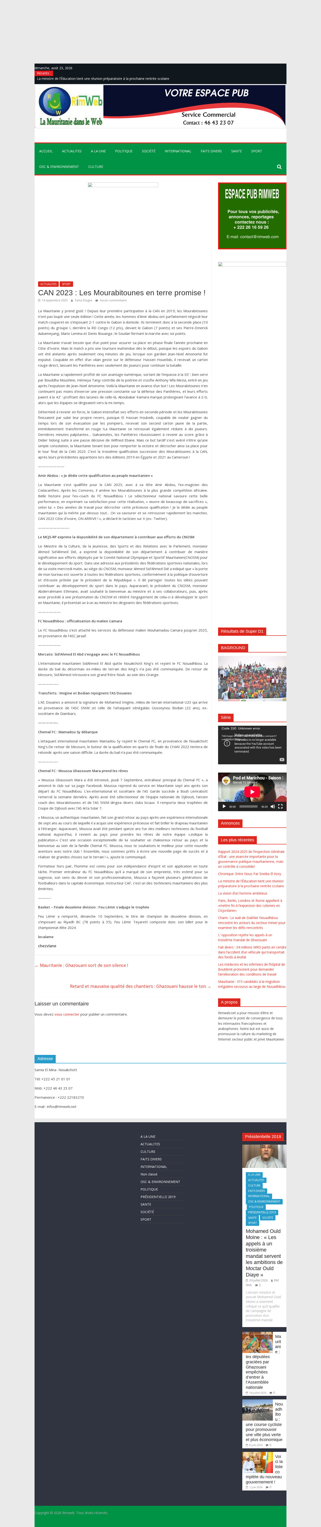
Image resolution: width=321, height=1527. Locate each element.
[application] (252, 745)
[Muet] (272, 806)
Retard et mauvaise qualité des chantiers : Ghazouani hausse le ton (140, 986)
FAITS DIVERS (211, 151)
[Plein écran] (280, 806)
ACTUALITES (72, 151)
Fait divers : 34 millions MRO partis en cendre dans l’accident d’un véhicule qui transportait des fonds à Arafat (252, 952)
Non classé (149, 1174)
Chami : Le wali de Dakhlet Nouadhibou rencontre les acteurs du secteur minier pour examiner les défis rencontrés (252, 922)
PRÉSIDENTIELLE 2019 (158, 1197)
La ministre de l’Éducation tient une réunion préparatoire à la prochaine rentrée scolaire (103, 78)
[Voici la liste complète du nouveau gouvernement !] (257, 1454)
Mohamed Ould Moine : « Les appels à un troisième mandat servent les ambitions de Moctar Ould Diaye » (264, 1253)
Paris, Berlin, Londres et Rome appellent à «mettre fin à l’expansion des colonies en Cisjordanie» (250, 905)
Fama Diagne (84, 300)
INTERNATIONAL (178, 151)
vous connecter (67, 1014)
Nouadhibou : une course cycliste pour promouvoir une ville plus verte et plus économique (264, 1422)
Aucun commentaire (113, 300)
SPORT (256, 151)
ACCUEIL (46, 151)
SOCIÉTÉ (148, 151)
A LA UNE (98, 151)
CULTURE (95, 166)
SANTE (236, 151)
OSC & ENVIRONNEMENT (59, 166)
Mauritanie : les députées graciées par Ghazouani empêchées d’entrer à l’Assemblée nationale (263, 1362)
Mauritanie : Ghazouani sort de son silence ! (81, 965)
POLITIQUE (124, 151)
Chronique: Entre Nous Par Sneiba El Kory (249, 873)
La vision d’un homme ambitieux (242, 893)
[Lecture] (224, 806)
